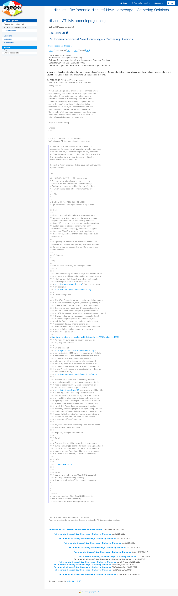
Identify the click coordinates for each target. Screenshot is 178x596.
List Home (8, 36)
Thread (67, 46)
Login (171, 3)
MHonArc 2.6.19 (74, 581)
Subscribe (8, 39)
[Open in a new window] (67, 33)
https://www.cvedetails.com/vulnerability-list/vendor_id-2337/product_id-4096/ (85, 337)
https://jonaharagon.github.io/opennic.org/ (73, 289)
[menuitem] (123, 3)
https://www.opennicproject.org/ (68, 284)
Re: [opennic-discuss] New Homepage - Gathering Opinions (82, 534)
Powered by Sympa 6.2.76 (91, 592)
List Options (12, 20)
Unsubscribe (9, 42)
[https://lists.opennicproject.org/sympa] (12, 8)
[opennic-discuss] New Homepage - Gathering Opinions (75, 529)
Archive (7, 47)
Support (157, 3)
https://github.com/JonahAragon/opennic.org (74, 350)
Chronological (54, 46)
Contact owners (10, 30)
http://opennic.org (65, 464)
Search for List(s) (140, 3)
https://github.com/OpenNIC (67, 390)
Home (124, 3)
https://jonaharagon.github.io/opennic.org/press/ (76, 374)
